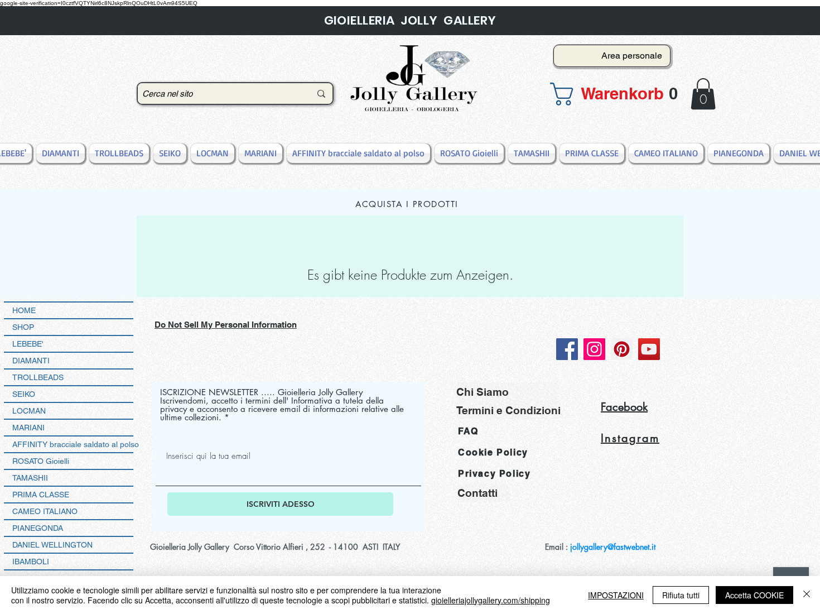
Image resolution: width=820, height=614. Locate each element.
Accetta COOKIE (754, 595)
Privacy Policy (494, 473)
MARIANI (28, 427)
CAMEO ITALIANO (45, 511)
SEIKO (23, 394)
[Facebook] (567, 349)
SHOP (23, 327)
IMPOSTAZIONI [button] (616, 595)
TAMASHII (30, 477)
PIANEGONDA (37, 528)
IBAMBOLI (30, 561)
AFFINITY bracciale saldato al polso (72, 444)
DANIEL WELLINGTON (52, 544)
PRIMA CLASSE (40, 494)
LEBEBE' (28, 343)
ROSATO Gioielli (40, 461)
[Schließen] (806, 595)
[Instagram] (594, 349)
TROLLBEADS (38, 377)
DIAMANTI (31, 360)
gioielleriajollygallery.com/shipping (490, 600)
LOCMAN (29, 410)
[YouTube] (649, 349)
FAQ (468, 431)
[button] (608, 94)
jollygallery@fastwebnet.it (612, 546)
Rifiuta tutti (681, 595)
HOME (24, 310)
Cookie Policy (493, 452)
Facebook (624, 407)
